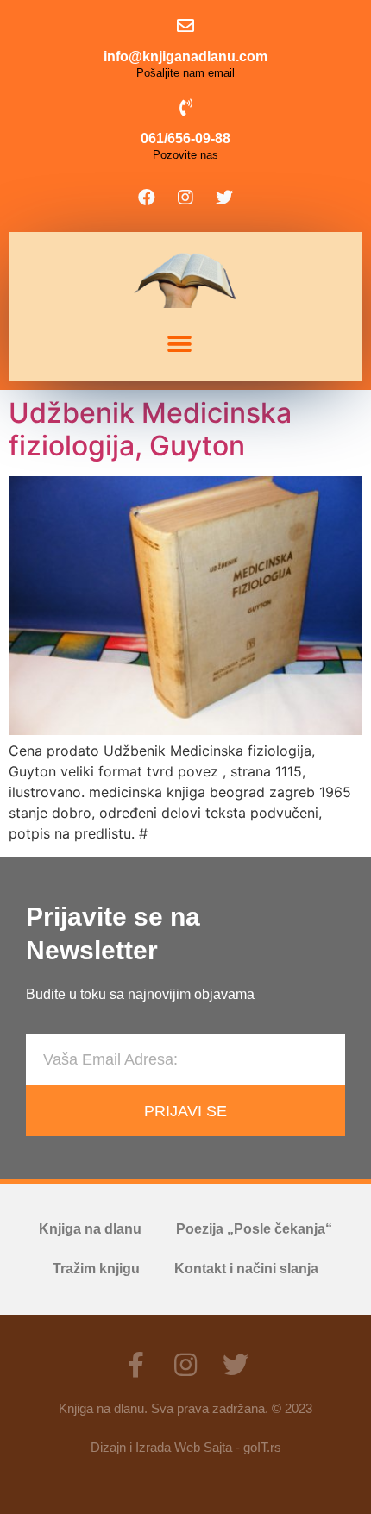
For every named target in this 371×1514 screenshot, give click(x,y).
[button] (179, 344)
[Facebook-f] (135, 1364)
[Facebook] (146, 197)
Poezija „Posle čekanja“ (254, 1229)
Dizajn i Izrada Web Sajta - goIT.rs (186, 1447)
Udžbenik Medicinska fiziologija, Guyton (150, 429)
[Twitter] (224, 197)
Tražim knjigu (96, 1268)
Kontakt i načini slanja (246, 1268)
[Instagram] (185, 197)
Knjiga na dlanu (90, 1229)
